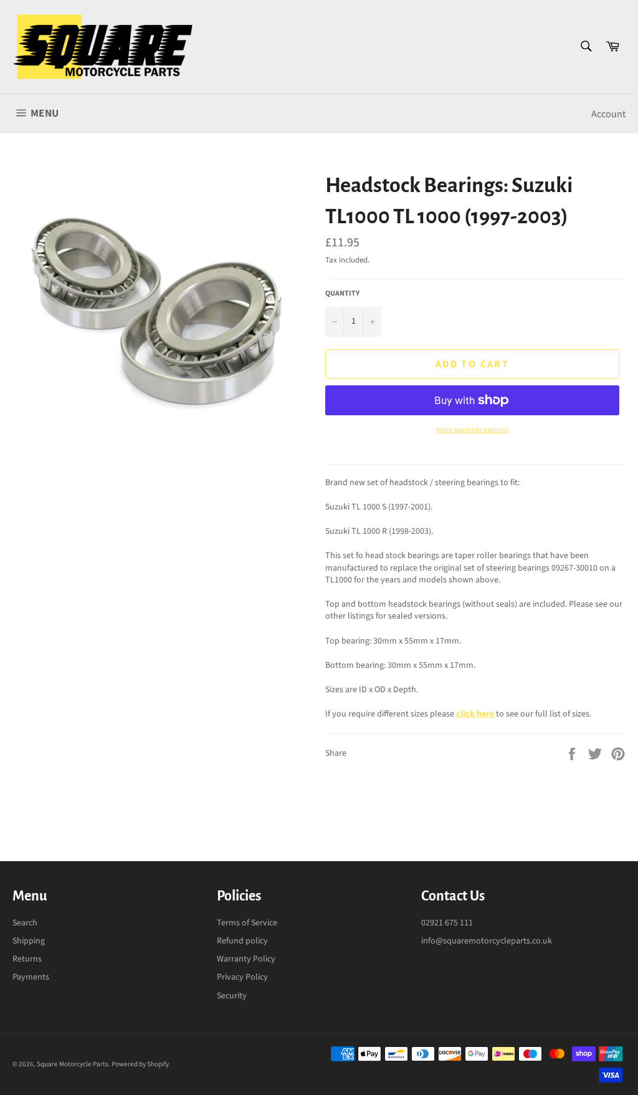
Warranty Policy (246, 959)
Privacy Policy (242, 977)
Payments (30, 977)
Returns (27, 959)
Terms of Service (247, 923)
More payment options (472, 430)
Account (608, 114)
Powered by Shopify (140, 1064)
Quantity (342, 294)
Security (232, 996)
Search (24, 923)
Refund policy (242, 941)
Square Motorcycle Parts (72, 1064)
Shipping (28, 941)
